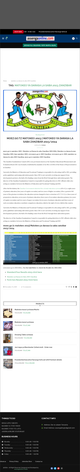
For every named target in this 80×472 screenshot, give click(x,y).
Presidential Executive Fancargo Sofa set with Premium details (54, 31)
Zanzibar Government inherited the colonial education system (40, 188)
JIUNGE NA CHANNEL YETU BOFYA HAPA (40, 45)
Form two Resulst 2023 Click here (22, 280)
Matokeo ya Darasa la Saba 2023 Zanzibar (22, 277)
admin (43, 145)
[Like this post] (66, 287)
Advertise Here (27, 461)
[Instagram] (62, 468)
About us (3, 461)
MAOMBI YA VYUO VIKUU (11, 426)
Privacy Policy (14, 461)
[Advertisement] (40, 14)
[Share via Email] (76, 287)
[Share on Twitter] (71, 287)
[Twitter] (55, 468)
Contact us (38, 461)
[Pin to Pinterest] (73, 287)
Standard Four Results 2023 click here (24, 272)
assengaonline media (21, 469)
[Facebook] (52, 468)
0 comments (27, 287)
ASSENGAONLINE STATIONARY (13, 431)
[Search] (77, 39)
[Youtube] (58, 468)
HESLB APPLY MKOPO (10, 423)
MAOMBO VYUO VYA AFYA (11, 428)
